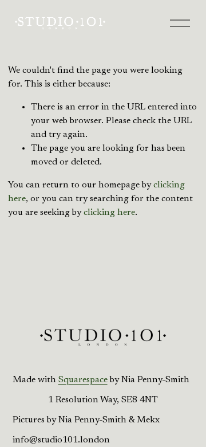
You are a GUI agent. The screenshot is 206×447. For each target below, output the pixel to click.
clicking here (109, 212)
